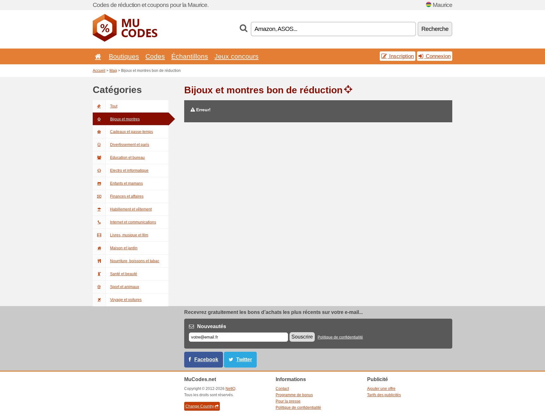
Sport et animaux (124, 287)
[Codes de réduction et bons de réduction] (125, 40)
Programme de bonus (294, 395)
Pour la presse (288, 401)
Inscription (401, 56)
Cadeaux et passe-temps (131, 132)
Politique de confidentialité (340, 337)
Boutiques (124, 56)
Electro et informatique (129, 170)
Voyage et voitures (126, 300)
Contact (282, 388)
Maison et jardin (124, 248)
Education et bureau (127, 157)
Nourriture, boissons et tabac (134, 261)
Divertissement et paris (129, 144)
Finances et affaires (127, 196)
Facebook (206, 359)
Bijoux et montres (125, 119)
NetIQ (230, 388)
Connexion (437, 56)
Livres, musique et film (129, 235)
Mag (113, 70)
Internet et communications (133, 222)
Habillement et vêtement (131, 209)
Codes (155, 56)
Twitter (244, 359)
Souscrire (302, 336)
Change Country (199, 406)
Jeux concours (236, 56)
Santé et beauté (123, 274)
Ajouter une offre (381, 388)
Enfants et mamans (126, 183)
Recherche (434, 29)
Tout (113, 106)
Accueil (99, 70)
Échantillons (189, 56)
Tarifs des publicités (384, 395)
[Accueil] (97, 56)
